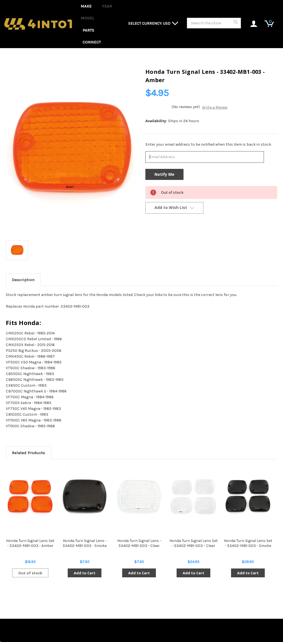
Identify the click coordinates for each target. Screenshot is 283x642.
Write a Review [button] (214, 107)
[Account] (251, 24)
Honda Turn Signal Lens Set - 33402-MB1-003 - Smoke (248, 543)
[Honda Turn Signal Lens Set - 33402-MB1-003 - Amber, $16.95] (30, 497)
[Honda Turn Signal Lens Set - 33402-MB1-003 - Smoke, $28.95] (247, 497)
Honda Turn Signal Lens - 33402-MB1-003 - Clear (139, 543)
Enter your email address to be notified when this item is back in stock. (208, 144)
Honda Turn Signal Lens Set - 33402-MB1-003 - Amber (30, 543)
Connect (92, 42)
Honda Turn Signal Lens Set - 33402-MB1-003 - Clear (193, 543)
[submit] (235, 23)
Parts (88, 30)
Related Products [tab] (28, 452)
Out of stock (30, 572)
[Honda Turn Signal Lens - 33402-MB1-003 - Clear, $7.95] (139, 497)
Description (23, 279)
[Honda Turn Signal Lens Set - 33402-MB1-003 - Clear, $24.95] (193, 497)
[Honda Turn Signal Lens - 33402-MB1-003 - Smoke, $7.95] (84, 497)
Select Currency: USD (149, 23)
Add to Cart (84, 572)
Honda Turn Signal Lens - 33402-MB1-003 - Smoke (84, 543)
